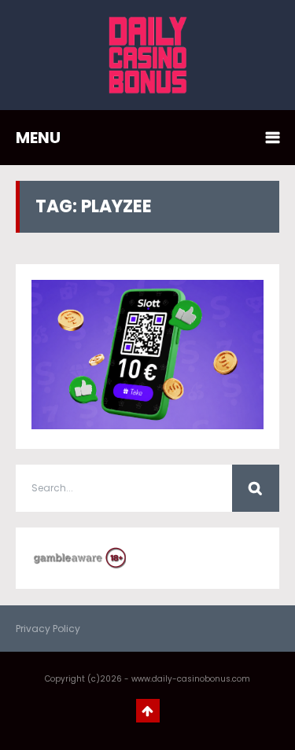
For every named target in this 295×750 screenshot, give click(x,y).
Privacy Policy (48, 628)
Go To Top (148, 710)
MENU (38, 138)
